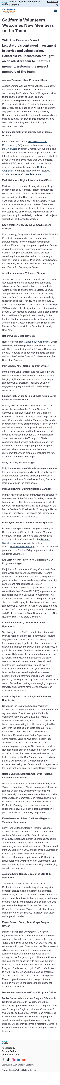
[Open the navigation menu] (55, 11)
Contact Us (52, 1)
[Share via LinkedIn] (18, 1059)
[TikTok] (8, 1059)
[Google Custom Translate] (57, 5)
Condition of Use (10, 1054)
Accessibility (8, 1048)
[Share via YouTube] (24, 1059)
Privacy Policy (9, 1051)
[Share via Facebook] (3, 1059)
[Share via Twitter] (13, 1059)
